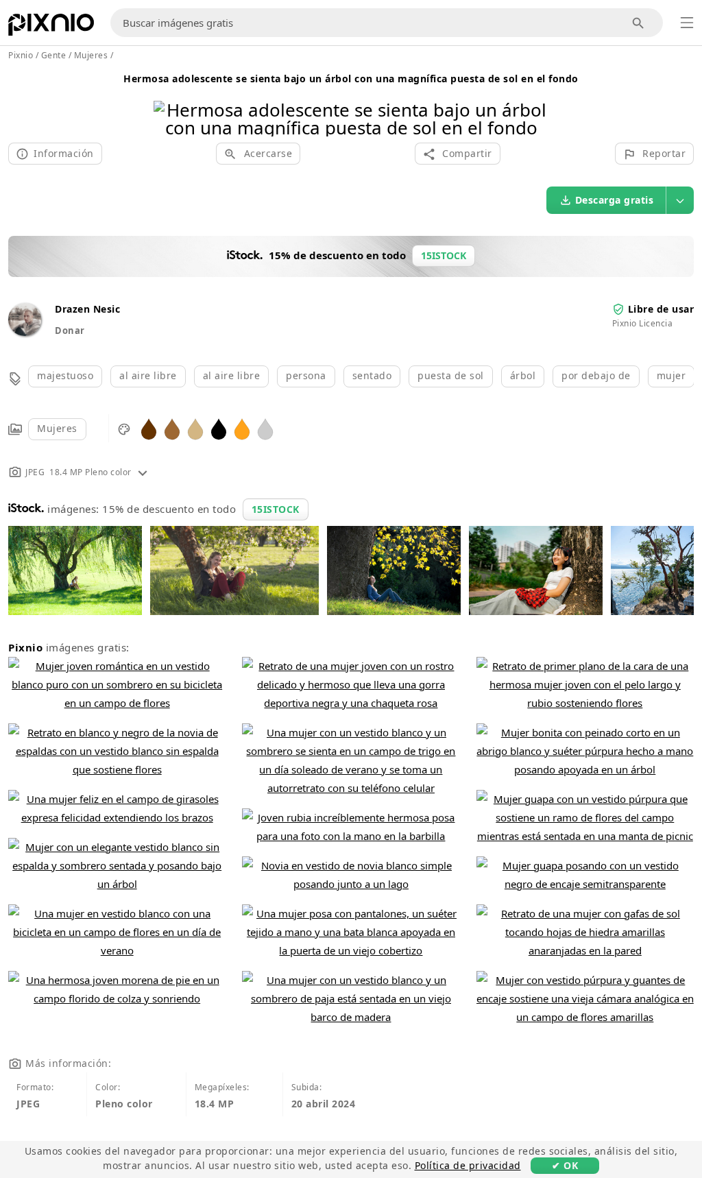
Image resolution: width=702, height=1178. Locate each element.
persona (306, 375)
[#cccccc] (265, 428)
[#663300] (149, 428)
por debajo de (596, 375)
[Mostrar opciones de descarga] (680, 200)
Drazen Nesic (87, 308)
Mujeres (57, 428)
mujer (671, 375)
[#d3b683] (195, 428)
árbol (523, 375)
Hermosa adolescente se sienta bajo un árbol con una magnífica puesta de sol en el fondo (351, 78)
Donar (70, 330)
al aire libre (148, 375)
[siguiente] (533, 101)
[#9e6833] (172, 428)
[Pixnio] (51, 27)
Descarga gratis (614, 199)
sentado (372, 375)
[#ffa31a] (242, 428)
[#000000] (219, 428)
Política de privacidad (468, 1165)
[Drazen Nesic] (24, 332)
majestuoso (65, 375)
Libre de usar (661, 308)
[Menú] (687, 22)
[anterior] (169, 101)
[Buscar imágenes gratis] (638, 23)
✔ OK (565, 1165)
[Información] (143, 472)
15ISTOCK (276, 509)
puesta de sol (450, 375)
